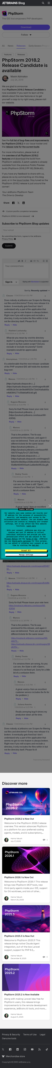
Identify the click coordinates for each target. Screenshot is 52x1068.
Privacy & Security (11, 1034)
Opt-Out (35, 545)
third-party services (21, 541)
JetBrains (22, 1062)
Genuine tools (9, 1038)
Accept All (26, 550)
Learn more (31, 526)
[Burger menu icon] (49, 3)
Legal (42, 1034)
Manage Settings (26, 555)
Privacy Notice (11, 539)
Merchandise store (14, 1056)
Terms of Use (31, 539)
